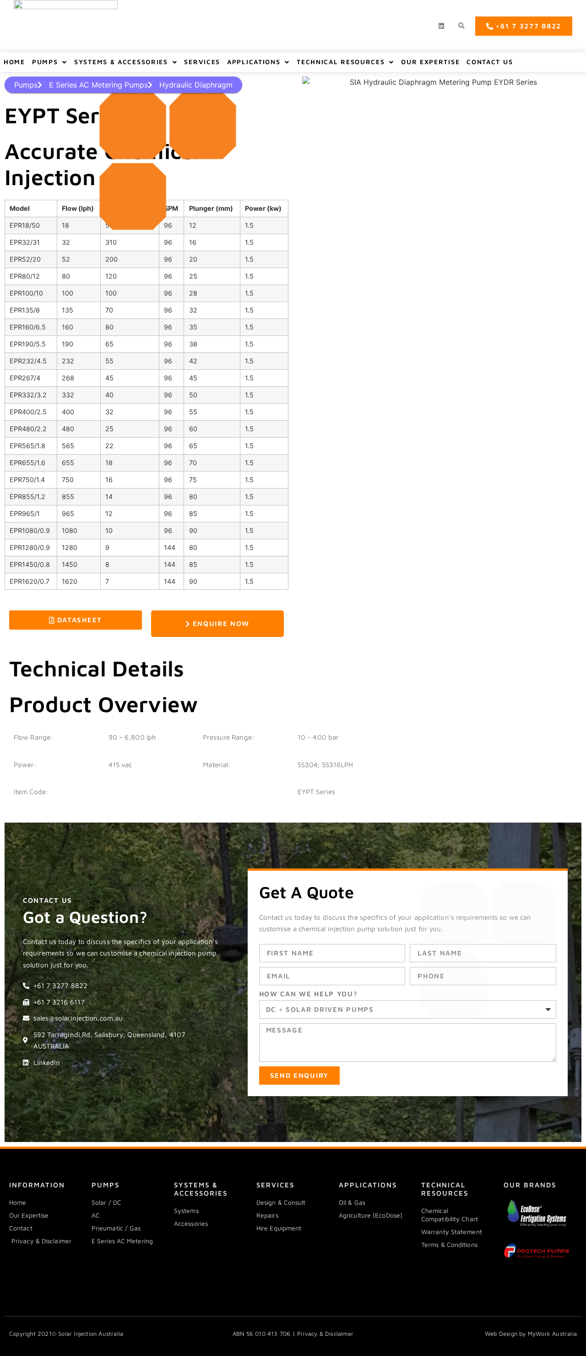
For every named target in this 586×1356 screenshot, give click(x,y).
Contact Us (490, 62)
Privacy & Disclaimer (325, 1333)
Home (14, 62)
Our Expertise (430, 62)
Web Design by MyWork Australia (531, 1333)
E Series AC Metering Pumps (98, 84)
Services (202, 62)
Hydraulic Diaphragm (196, 84)
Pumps (45, 62)
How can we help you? (308, 994)
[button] (461, 26)
